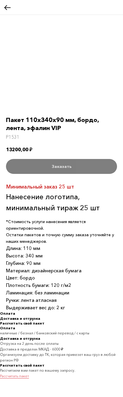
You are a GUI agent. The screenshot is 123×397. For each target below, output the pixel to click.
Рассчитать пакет (14, 376)
